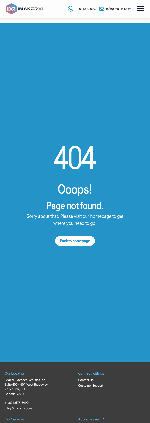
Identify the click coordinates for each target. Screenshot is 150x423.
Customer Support (90, 385)
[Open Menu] (141, 9)
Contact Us (86, 380)
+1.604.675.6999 (17, 402)
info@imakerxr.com (118, 9)
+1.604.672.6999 (85, 9)
